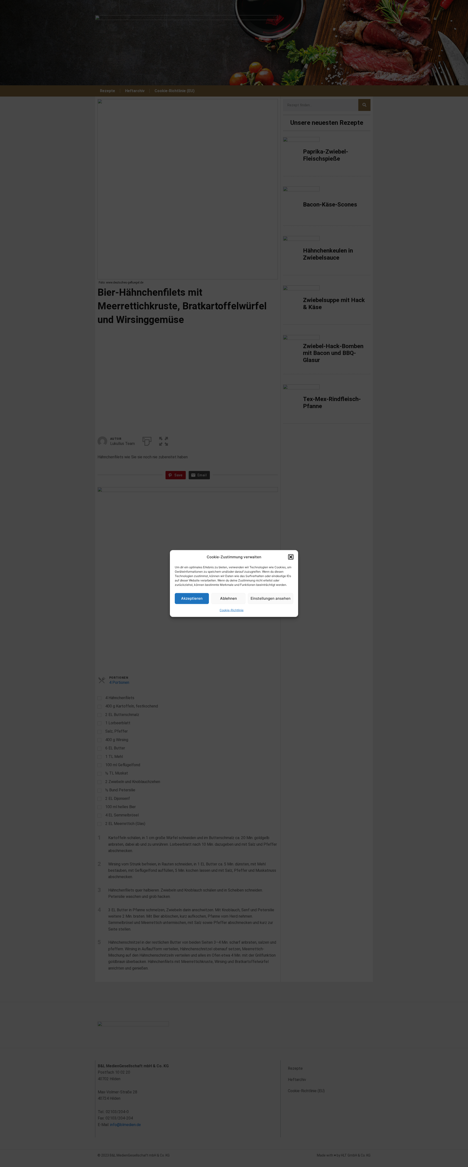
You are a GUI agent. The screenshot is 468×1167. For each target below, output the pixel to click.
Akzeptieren (192, 598)
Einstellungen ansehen (271, 598)
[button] (290, 556)
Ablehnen (228, 598)
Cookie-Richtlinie (232, 610)
